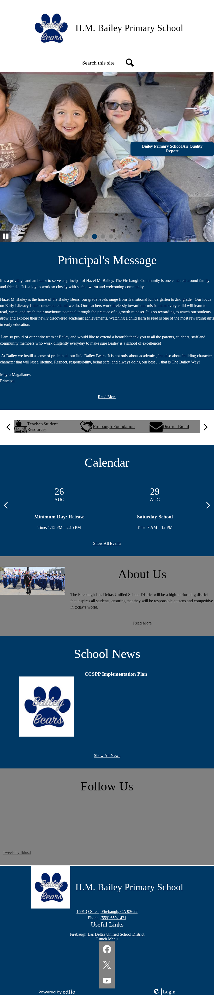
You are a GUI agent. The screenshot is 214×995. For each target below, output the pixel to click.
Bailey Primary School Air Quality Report (172, 148)
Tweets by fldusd (17, 852)
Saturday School (155, 516)
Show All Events (107, 543)
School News (107, 654)
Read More (107, 397)
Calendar (107, 462)
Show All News (107, 755)
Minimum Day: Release (59, 516)
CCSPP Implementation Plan (116, 674)
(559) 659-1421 (113, 918)
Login (165, 992)
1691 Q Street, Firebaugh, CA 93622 (107, 911)
